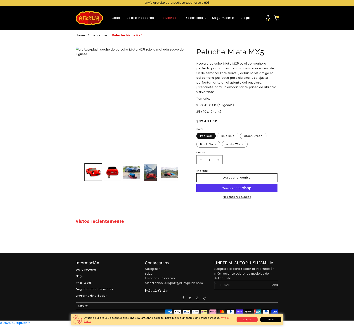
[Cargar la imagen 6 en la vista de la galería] (112, 172)
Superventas (97, 35)
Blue (228, 136)
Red (206, 136)
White (235, 144)
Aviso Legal (83, 283)
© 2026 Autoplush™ (15, 323)
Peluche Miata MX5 (127, 35)
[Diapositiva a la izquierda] (80, 172)
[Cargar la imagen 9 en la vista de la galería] (169, 172)
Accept (247, 319)
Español (83, 305)
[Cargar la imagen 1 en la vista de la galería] (93, 172)
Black (208, 144)
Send (274, 285)
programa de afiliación (91, 295)
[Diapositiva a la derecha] (183, 172)
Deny (271, 319)
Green (253, 136)
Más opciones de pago (237, 196)
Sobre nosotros (86, 269)
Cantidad (202, 152)
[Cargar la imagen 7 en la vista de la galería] (131, 172)
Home (80, 35)
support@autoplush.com (183, 283)
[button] (169, 18)
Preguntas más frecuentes (94, 289)
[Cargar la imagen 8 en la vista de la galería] (150, 172)
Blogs (79, 276)
